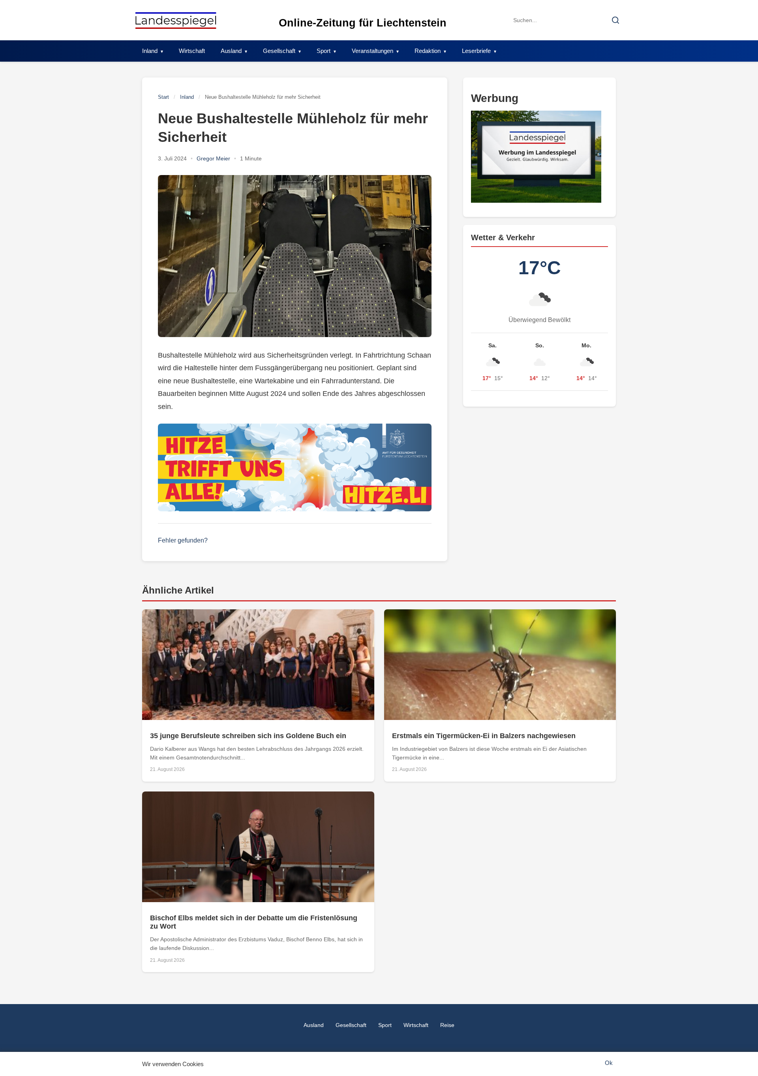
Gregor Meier (213, 158)
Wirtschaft (192, 50)
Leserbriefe (476, 50)
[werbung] (539, 157)
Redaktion (428, 50)
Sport (323, 50)
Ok (609, 1062)
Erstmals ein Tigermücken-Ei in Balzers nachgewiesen (484, 736)
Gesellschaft (279, 50)
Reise (447, 1025)
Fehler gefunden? (183, 540)
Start (163, 97)
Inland (150, 50)
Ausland (231, 50)
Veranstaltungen (372, 50)
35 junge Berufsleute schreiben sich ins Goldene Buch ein (248, 736)
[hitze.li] (295, 467)
